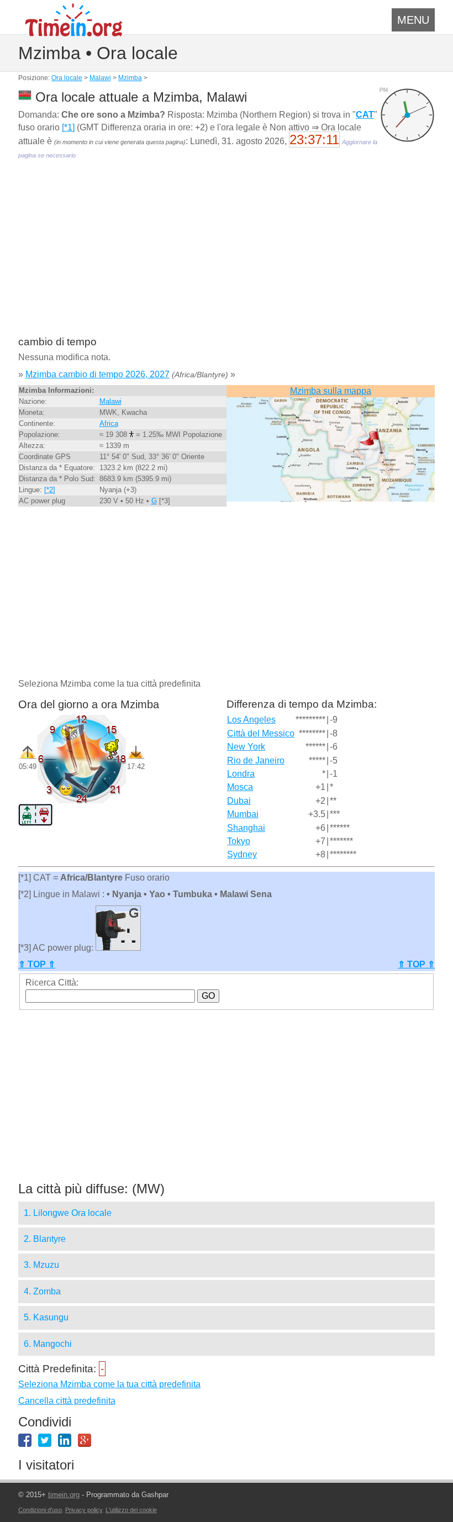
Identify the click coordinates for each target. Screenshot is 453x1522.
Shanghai (246, 828)
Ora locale (66, 78)
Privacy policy (83, 1510)
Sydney (242, 854)
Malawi (100, 78)
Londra (241, 773)
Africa (108, 423)
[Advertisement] (226, 255)
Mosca (240, 787)
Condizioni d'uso (40, 1510)
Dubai (239, 800)
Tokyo (238, 841)
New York (246, 746)
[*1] (68, 127)
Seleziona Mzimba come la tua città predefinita (109, 1384)
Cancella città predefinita (66, 1400)
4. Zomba (42, 1291)
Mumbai (243, 814)
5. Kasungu (46, 1317)
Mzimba (130, 78)
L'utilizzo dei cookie (131, 1510)
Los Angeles (251, 719)
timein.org (64, 1495)
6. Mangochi (48, 1344)
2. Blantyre (45, 1239)
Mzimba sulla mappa (330, 391)
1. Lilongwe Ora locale (68, 1213)
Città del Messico (260, 733)
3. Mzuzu (41, 1265)
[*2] (49, 490)
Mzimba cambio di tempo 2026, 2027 (97, 374)
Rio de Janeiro (256, 760)
